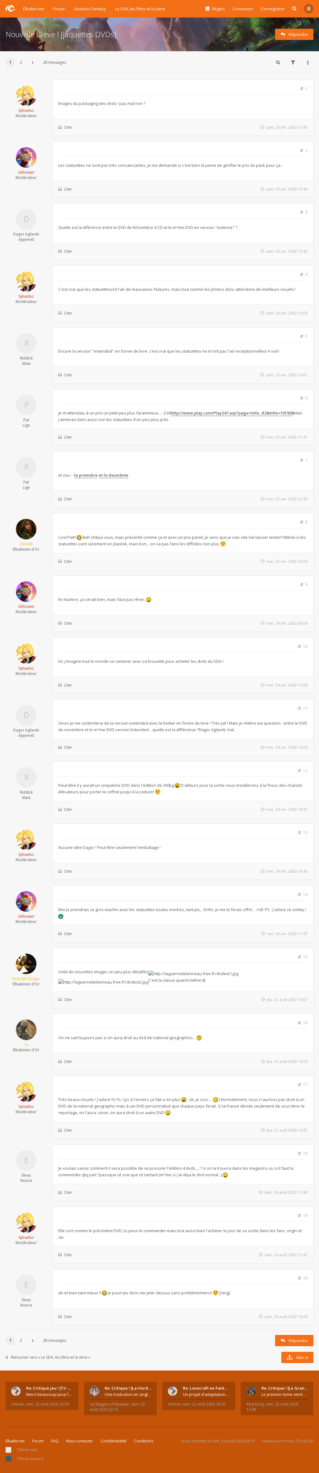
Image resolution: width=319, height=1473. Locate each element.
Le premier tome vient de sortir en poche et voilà (284, 1394)
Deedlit (26, 544)
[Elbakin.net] (11, 8)
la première (86, 475)
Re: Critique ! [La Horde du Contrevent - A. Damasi (128, 1388)
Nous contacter (79, 1441)
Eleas (26, 1175)
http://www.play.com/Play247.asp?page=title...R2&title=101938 (232, 413)
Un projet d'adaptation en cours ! (206, 1394)
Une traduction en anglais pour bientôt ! (128, 1394)
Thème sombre (30, 1458)
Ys (26, 1044)
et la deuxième (113, 475)
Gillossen (26, 172)
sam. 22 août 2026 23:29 (47, 1404)
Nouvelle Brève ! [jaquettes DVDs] (61, 34)
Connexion (242, 9)
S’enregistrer (272, 9)
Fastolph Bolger (26, 978)
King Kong (255, 1404)
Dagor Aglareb (26, 234)
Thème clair (27, 1449)
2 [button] (21, 62)
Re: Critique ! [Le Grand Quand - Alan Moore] (284, 1388)
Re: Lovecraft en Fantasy (206, 1388)
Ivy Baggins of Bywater (109, 1404)
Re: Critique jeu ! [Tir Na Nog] (49, 1388)
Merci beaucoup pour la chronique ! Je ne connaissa (49, 1394)
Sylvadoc (26, 110)
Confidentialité (113, 1441)
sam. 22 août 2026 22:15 (117, 1406)
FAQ (55, 1441)
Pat (26, 420)
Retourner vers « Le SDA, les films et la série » (50, 1357)
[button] (32, 62)
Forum (38, 1441)
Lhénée (17, 1404)
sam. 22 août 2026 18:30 (204, 1404)
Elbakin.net (15, 1441)
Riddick (26, 358)
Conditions (143, 1441)
